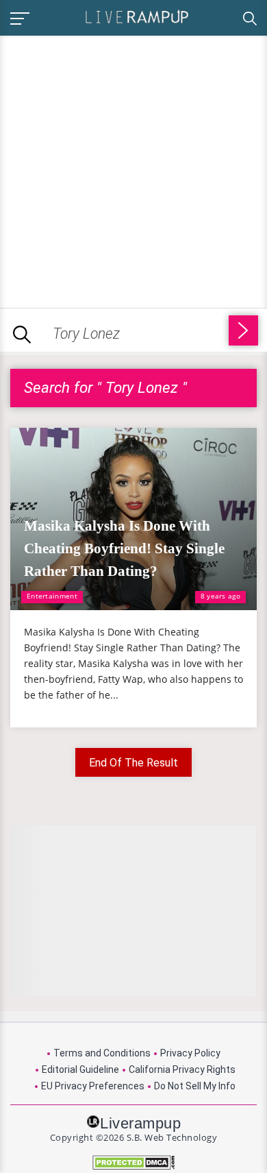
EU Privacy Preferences (92, 1085)
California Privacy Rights (182, 1069)
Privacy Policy (190, 1053)
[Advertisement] (133, 169)
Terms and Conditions (102, 1053)
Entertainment (52, 596)
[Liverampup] (137, 16)
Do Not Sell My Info (195, 1085)
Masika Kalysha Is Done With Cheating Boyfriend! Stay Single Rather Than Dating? (124, 548)
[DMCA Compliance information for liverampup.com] (133, 1162)
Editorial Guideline (80, 1069)
